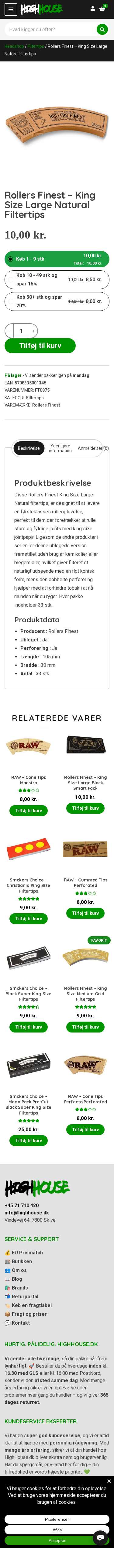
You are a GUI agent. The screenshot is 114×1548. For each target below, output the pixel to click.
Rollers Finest (46, 405)
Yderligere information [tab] (60, 448)
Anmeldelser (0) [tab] (93, 448)
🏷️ (28, 1305)
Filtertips (36, 46)
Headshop (14, 46)
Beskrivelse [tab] (29, 448)
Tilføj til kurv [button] (28, 810)
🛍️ (16, 1288)
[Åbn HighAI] (100, 1538)
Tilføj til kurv (40, 345)
